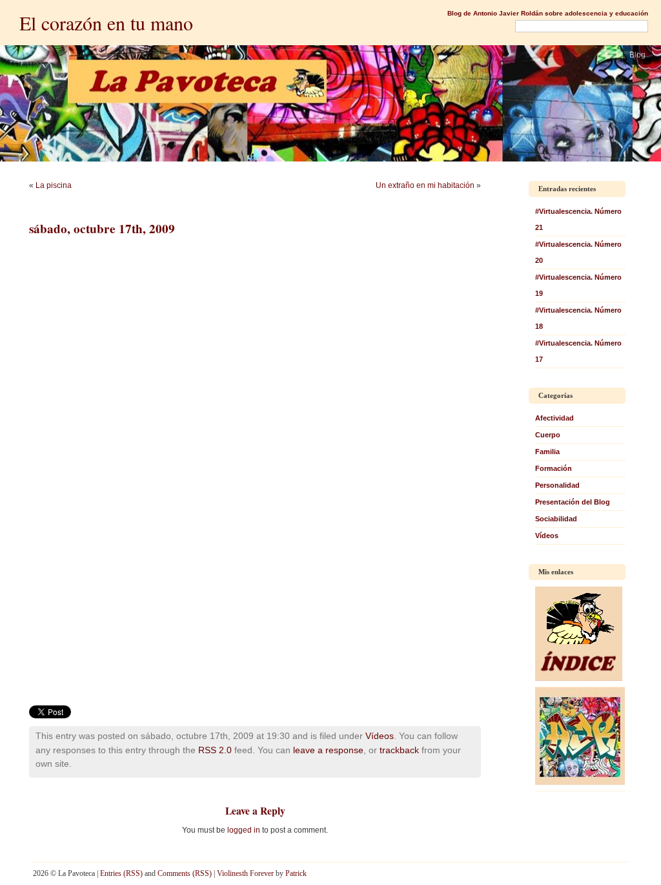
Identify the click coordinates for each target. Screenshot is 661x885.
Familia (547, 451)
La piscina (54, 185)
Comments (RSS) (185, 873)
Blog (637, 54)
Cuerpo (547, 435)
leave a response (328, 750)
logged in (243, 830)
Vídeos (379, 736)
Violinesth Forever (245, 873)
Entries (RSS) (121, 873)
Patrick (296, 873)
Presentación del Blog (572, 502)
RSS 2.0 (215, 750)
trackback (399, 750)
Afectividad (554, 418)
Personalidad (557, 485)
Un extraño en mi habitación (425, 185)
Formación (553, 468)
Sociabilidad (556, 519)
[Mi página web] (580, 782)
